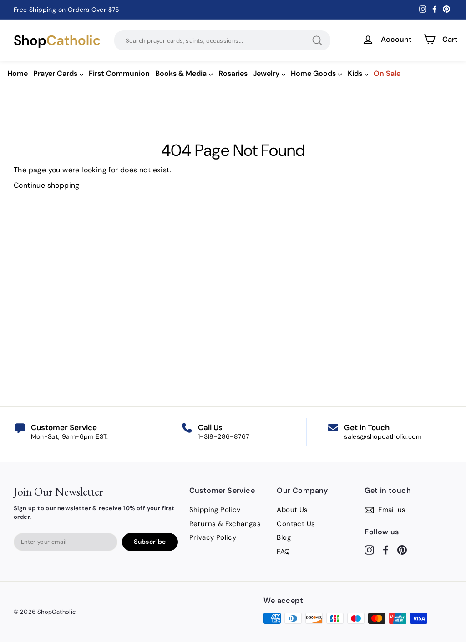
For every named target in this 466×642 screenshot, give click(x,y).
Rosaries (233, 73)
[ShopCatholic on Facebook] (385, 549)
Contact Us (296, 523)
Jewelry (266, 73)
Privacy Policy (213, 537)
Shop (57, 40)
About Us (292, 509)
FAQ (283, 551)
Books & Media (181, 73)
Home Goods (313, 73)
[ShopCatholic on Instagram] (369, 549)
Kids (355, 73)
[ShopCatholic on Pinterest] (402, 549)
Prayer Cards (55, 73)
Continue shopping (47, 185)
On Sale (387, 73)
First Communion (119, 73)
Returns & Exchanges (225, 523)
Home (17, 73)
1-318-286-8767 (223, 436)
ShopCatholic (56, 612)
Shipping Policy (215, 509)
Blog (284, 537)
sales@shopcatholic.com (382, 436)
